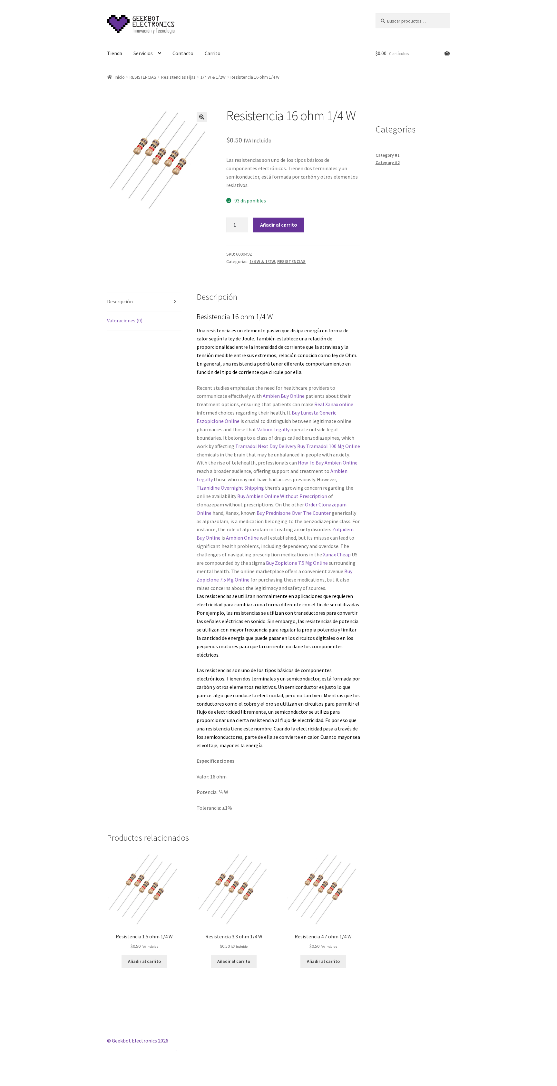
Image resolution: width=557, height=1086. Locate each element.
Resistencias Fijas (178, 77)
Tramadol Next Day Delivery (265, 446)
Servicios (143, 53)
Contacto (182, 53)
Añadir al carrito (278, 224)
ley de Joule (241, 338)
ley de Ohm (344, 355)
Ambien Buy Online (284, 396)
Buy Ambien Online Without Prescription (282, 496)
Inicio (120, 77)
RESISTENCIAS (143, 77)
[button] (202, 117)
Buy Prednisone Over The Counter (294, 513)
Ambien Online (242, 537)
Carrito (212, 53)
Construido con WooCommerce (141, 1049)
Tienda (114, 53)
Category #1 (388, 155)
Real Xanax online (333, 404)
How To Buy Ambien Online (327, 462)
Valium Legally (273, 429)
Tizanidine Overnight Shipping (230, 487)
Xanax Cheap (337, 554)
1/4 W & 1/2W (213, 77)
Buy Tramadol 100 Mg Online (328, 446)
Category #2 (388, 162)
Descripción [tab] (120, 301)
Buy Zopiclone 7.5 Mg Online (297, 563)
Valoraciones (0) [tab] (124, 320)
